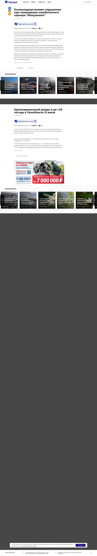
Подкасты (41, 2)
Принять (80, 545)
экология (31, 68)
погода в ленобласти (21, 156)
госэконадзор (19, 68)
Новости (26, 2)
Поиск (88, 2)
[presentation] (2, 85)
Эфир (49, 2)
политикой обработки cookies (28, 546)
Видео (33, 2)
